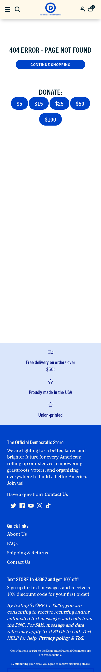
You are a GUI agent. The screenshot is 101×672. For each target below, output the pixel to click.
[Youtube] (31, 507)
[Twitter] (13, 507)
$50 (80, 103)
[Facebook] (22, 507)
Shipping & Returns (27, 553)
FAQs (12, 544)
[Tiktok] (48, 505)
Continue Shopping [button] (50, 64)
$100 (50, 119)
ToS (79, 638)
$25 (59, 103)
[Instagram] (39, 507)
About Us (17, 534)
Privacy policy (54, 638)
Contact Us (56, 495)
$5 (19, 103)
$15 (39, 103)
